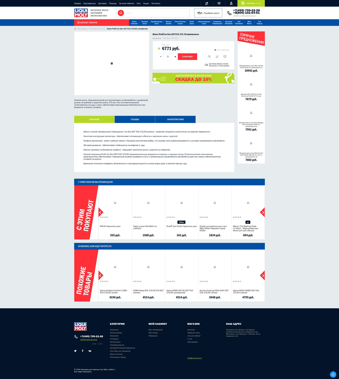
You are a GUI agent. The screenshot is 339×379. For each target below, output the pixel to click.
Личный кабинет (126, 3)
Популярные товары (118, 357)
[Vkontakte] (89, 350)
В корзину (187, 56)
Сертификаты (89, 3)
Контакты (155, 3)
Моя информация (155, 330)
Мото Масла (249, 23)
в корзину (115, 206)
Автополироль (115, 342)
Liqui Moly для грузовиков (120, 351)
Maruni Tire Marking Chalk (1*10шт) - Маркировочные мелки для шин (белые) (245, 228)
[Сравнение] (206, 3)
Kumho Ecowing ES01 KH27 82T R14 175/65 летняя (214, 291)
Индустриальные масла (204, 23)
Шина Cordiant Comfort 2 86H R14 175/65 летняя (113, 291)
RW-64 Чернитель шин (110, 226)
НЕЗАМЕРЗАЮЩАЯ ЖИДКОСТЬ (122, 348)
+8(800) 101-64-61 (246, 13)
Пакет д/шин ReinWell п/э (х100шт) (145, 227)
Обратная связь (193, 333)
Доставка (102, 3)
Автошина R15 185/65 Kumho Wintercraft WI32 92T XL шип (251, 95)
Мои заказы (153, 333)
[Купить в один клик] (209, 56)
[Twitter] (75, 350)
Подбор (77, 3)
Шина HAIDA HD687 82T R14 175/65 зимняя (246, 291)
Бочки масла (192, 23)
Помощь (113, 3)
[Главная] (75, 29)
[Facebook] (82, 350)
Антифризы (114, 339)
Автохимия (114, 336)
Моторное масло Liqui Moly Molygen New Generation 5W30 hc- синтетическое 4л (251, 124)
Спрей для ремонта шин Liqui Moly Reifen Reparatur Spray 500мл (213, 228)
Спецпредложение (117, 345)
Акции (146, 3)
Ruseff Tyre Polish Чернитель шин (181, 226)
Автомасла (114, 330)
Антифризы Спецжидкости (217, 23)
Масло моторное (134, 23)
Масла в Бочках (116, 354)
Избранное (153, 336)
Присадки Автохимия (228, 23)
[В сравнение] (217, 56)
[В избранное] (225, 56)
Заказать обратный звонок (244, 15)
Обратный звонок (88, 339)
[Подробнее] (128, 235)
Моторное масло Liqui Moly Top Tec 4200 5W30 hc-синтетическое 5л (251, 66)
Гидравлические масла (156, 23)
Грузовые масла (144, 23)
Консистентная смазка (180, 23)
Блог (139, 3)
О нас (189, 339)
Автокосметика (116, 333)
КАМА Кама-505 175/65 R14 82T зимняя (148, 291)
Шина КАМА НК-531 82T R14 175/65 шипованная (179, 291)
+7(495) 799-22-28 (246, 10)
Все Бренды (259, 23)
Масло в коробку (168, 23)
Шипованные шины (97, 29)
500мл (181, 222)
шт (248, 222)
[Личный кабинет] (231, 3)
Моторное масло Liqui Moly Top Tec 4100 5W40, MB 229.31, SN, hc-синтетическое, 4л (251, 155)
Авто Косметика (239, 23)
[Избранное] (219, 3)
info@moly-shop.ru (194, 358)
